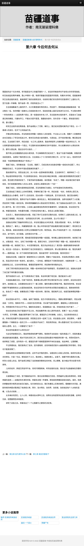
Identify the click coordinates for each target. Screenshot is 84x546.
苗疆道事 (6, 3)
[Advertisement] (42, 72)
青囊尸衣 (44, 523)
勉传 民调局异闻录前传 (9, 518)
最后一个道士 (26, 523)
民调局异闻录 (26, 517)
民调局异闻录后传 (48, 517)
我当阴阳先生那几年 (70, 517)
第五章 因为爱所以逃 (17, 454)
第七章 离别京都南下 (41, 454)
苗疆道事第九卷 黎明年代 (32, 39)
